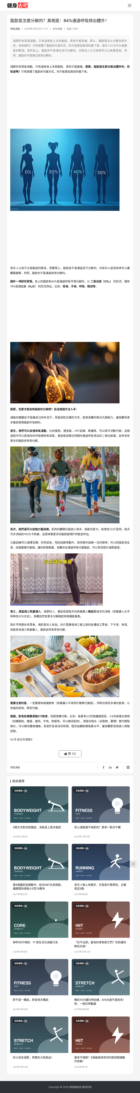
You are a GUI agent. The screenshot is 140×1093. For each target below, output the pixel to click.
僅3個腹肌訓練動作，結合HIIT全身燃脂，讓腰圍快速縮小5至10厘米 (38, 886)
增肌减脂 (15, 28)
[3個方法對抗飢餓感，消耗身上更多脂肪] (39, 804)
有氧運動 (57, 28)
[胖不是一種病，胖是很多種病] (39, 977)
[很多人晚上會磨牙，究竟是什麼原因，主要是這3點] (101, 862)
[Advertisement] (70, 101)
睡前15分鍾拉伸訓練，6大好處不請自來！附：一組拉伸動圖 (99, 1001)
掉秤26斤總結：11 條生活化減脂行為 (35, 942)
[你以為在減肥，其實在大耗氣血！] (39, 1035)
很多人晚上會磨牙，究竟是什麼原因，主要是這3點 (100, 886)
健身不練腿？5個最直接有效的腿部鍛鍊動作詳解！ (99, 1059)
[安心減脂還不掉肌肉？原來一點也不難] (101, 804)
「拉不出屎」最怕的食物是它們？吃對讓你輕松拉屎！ (100, 944)
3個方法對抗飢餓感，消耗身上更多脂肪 (37, 827)
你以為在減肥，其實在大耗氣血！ (33, 1057)
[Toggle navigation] (129, 5)
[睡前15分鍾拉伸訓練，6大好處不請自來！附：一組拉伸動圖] (101, 977)
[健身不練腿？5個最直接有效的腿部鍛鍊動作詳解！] (101, 1035)
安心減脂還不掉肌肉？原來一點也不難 (97, 827)
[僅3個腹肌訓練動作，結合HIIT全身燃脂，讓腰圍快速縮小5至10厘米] (39, 862)
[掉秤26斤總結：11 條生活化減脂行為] (39, 920)
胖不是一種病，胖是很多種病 (30, 999)
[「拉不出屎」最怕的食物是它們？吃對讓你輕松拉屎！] (101, 920)
